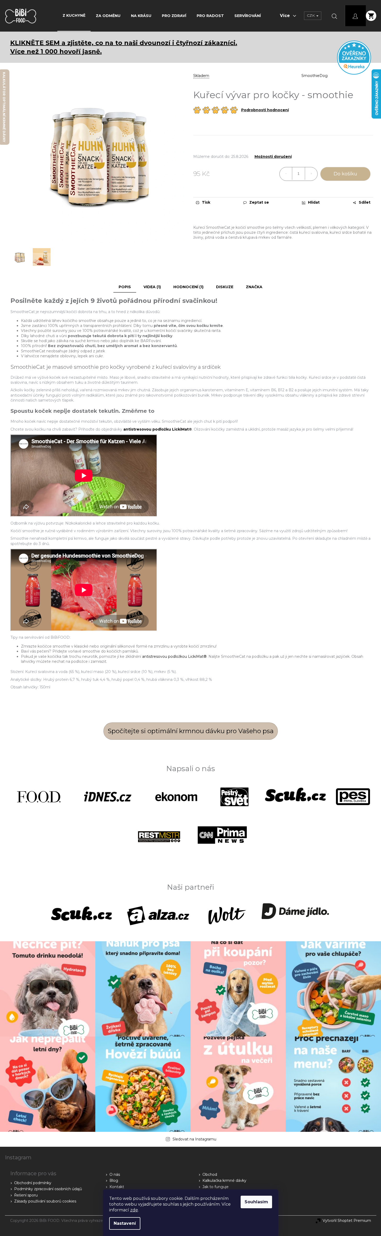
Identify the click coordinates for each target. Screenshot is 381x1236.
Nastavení (125, 1223)
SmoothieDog (314, 75)
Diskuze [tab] (224, 287)
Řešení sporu (26, 1195)
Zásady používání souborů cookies (45, 1201)
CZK (311, 15)
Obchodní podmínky (32, 1183)
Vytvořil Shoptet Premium (347, 1220)
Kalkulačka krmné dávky (224, 1180)
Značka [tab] (254, 287)
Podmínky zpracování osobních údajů (48, 1189)
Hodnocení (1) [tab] (188, 287)
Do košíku (345, 174)
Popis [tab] (125, 287)
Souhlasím (256, 1201)
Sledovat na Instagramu (194, 1139)
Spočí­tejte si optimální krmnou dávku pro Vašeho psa (191, 731)
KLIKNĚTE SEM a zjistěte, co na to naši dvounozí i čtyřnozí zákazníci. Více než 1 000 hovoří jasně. (123, 47)
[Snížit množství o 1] (286, 173)
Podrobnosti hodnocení (265, 110)
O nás (114, 1174)
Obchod (209, 1174)
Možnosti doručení (273, 156)
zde (134, 1209)
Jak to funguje (215, 1186)
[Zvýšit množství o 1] (311, 173)
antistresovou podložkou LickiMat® (174, 656)
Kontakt (116, 1186)
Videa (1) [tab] (152, 287)
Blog (113, 1180)
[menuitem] (74, 15)
